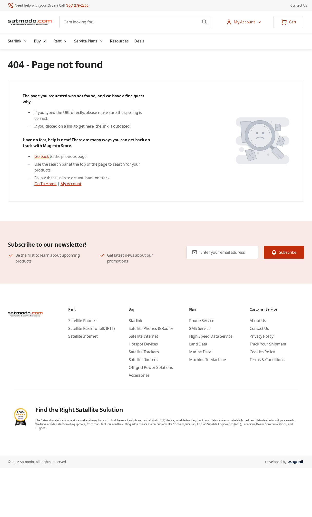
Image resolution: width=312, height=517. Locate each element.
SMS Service (199, 328)
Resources (119, 41)
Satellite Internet (83, 336)
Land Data (198, 344)
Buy (37, 41)
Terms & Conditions (267, 359)
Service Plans (85, 41)
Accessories (139, 375)
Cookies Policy (262, 352)
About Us (258, 320)
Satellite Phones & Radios (151, 328)
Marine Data (200, 352)
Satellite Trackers (144, 352)
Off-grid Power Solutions (151, 367)
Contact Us (298, 5)
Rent (57, 41)
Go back (41, 156)
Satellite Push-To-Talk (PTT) (91, 328)
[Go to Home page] (30, 22)
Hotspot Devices (143, 344)
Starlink (14, 41)
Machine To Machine (207, 359)
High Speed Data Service (211, 336)
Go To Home (45, 183)
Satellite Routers (143, 359)
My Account (70, 183)
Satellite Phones (82, 320)
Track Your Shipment (268, 344)
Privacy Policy (261, 336)
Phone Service (201, 320)
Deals (139, 41)
